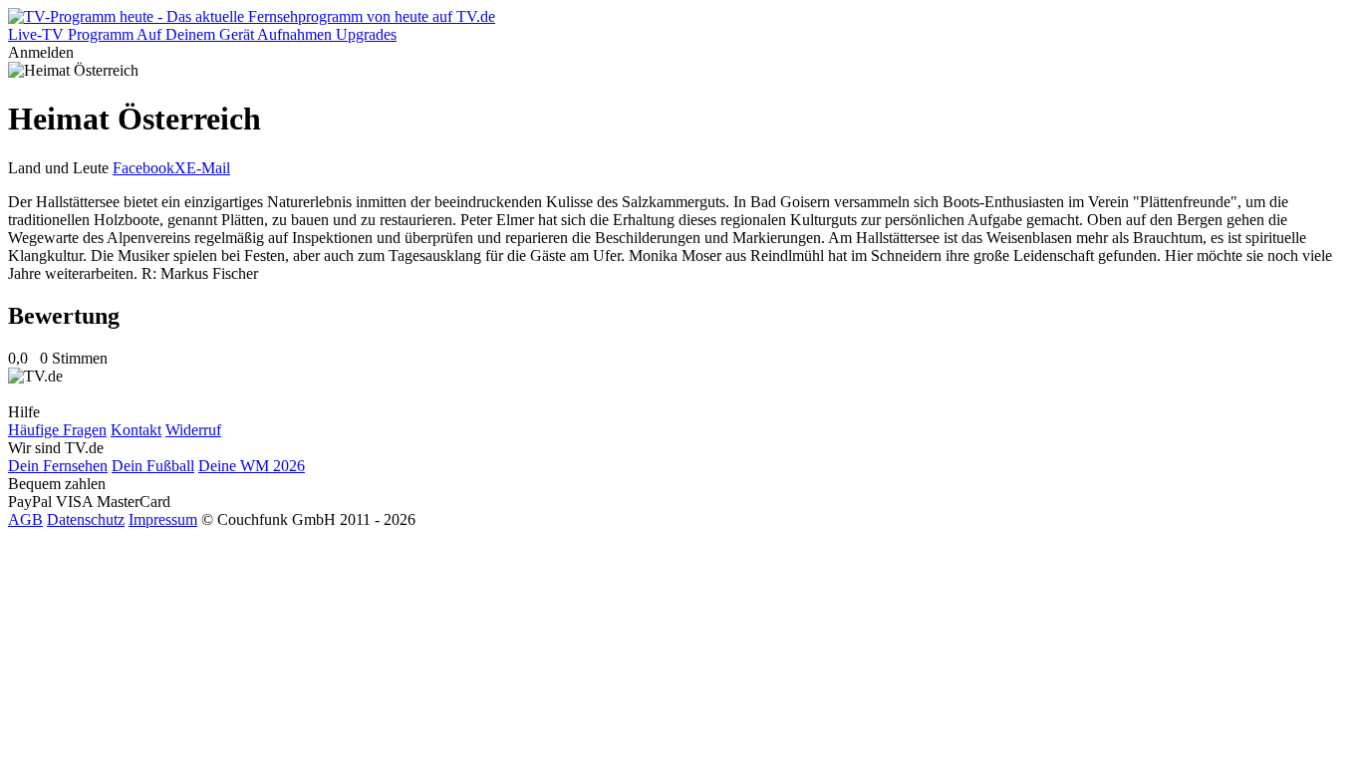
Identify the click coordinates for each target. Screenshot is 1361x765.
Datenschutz (86, 519)
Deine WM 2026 (251, 465)
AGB (25, 519)
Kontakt (136, 429)
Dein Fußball (153, 465)
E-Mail (208, 167)
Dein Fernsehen (58, 465)
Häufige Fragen (57, 429)
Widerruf (193, 429)
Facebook (143, 167)
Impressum (163, 519)
